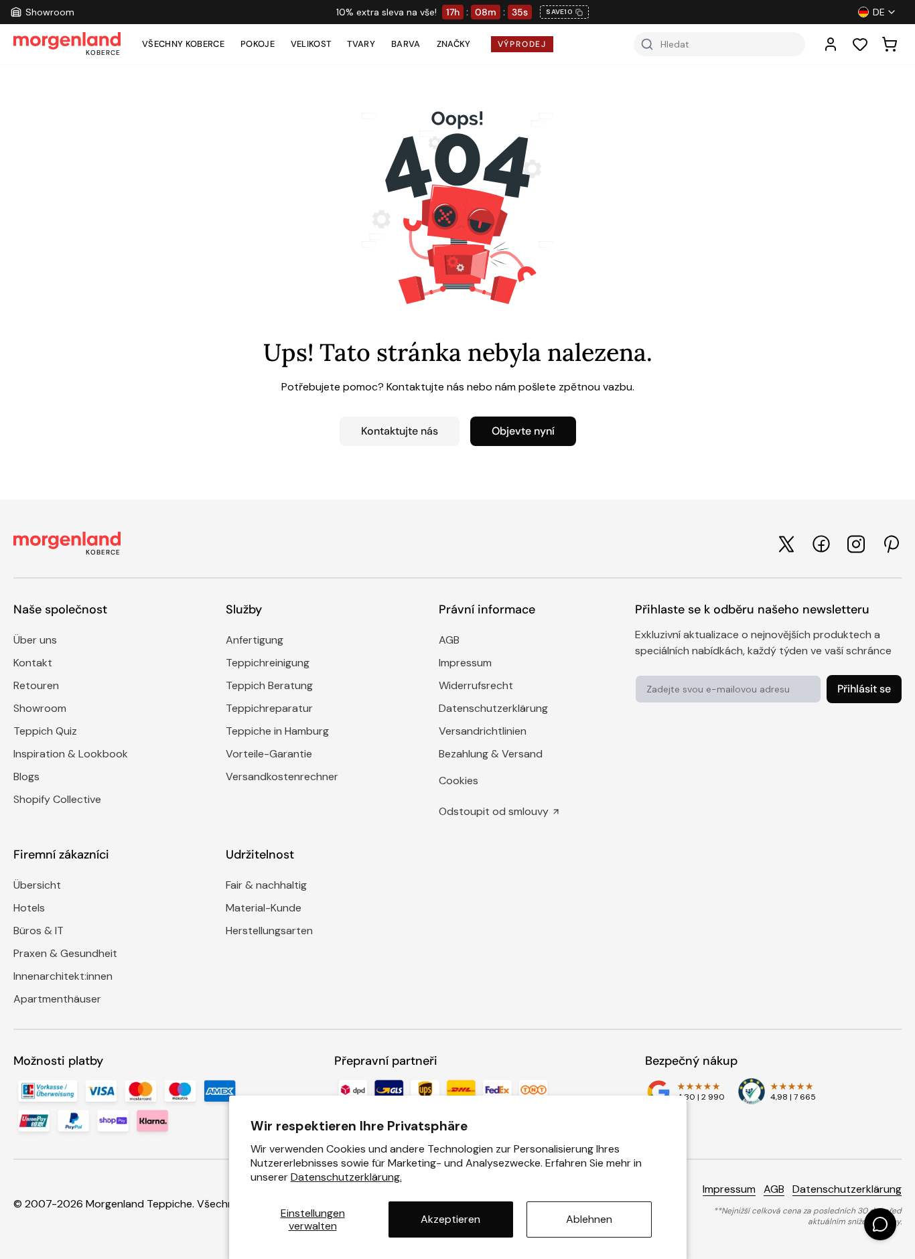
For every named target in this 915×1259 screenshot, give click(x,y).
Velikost (311, 44)
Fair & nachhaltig (266, 885)
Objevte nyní (523, 431)
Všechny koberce (183, 44)
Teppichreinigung (267, 663)
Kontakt (32, 663)
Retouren (36, 685)
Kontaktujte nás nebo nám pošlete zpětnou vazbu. (510, 387)
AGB (449, 640)
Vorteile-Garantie (269, 754)
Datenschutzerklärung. (346, 1177)
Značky (454, 44)
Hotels (29, 908)
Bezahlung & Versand (491, 754)
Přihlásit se (864, 689)
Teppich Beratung (269, 685)
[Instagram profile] (856, 544)
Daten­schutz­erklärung (493, 708)
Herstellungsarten (269, 930)
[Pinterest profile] (891, 544)
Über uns (35, 640)
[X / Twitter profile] (786, 544)
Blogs (26, 776)
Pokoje (257, 44)
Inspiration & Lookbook (70, 754)
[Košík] (889, 44)
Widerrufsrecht (476, 685)
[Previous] (126, 12)
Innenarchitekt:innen (63, 976)
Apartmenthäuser (57, 999)
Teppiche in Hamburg (277, 731)
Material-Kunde (263, 908)
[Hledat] (647, 44)
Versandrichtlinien (482, 731)
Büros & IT (38, 930)
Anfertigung (254, 640)
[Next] (799, 12)
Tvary (361, 44)
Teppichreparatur (269, 708)
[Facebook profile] (821, 543)
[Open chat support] (880, 1224)
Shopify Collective (57, 799)
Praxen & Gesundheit (65, 953)
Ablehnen (589, 1219)
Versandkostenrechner (282, 776)
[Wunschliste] (860, 44)
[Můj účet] (831, 44)
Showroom (39, 708)
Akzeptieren (450, 1219)
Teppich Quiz (45, 731)
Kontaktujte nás (399, 431)
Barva (406, 44)
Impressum (465, 663)
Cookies (458, 780)
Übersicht (37, 885)
